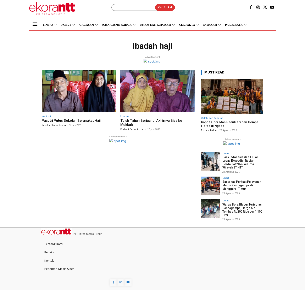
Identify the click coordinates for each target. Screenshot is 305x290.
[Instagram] (257, 7)
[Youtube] (272, 7)
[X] (265, 7)
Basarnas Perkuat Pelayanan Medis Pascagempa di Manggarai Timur (241, 185)
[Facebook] (250, 7)
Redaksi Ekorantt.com (54, 124)
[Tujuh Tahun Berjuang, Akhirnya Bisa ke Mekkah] (157, 91)
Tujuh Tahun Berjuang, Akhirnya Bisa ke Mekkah (151, 122)
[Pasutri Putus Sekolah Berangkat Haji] (79, 91)
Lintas (225, 153)
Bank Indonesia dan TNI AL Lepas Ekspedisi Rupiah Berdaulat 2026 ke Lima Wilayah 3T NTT (240, 162)
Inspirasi (46, 116)
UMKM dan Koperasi (212, 118)
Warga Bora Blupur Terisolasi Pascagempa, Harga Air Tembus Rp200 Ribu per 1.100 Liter (242, 210)
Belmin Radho (209, 130)
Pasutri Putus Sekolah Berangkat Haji (71, 120)
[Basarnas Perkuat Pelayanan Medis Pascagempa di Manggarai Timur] (210, 186)
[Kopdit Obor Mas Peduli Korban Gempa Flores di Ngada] (232, 96)
